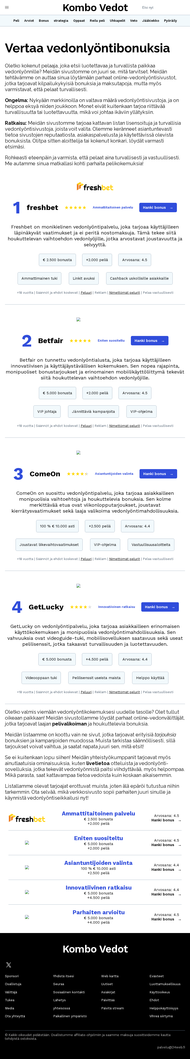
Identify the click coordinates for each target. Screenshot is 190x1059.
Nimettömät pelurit (124, 292)
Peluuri (86, 292)
